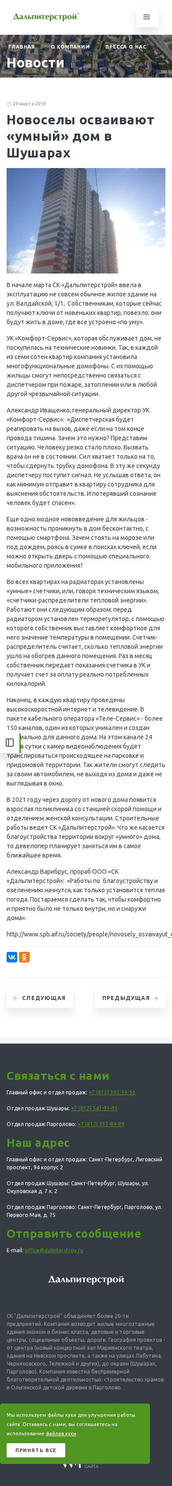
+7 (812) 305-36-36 (112, 1092)
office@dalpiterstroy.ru (54, 1250)
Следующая (44, 998)
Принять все (35, 1450)
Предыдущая (126, 998)
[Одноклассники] (24, 957)
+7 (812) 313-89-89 (101, 1124)
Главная (21, 46)
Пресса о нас (125, 46)
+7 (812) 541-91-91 (94, 1108)
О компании (70, 46)
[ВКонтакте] (12, 957)
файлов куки (61, 1433)
